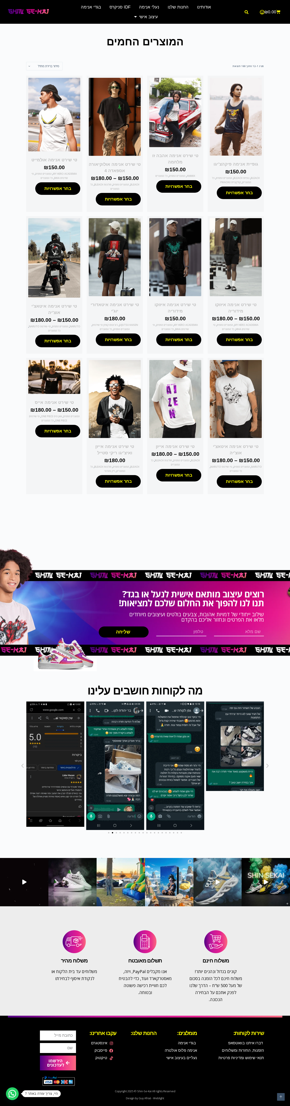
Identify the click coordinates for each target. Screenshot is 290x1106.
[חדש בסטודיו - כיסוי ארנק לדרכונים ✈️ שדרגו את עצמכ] (169, 882)
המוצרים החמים (224, 178)
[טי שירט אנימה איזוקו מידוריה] (236, 257)
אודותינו (204, 7)
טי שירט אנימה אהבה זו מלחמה (175, 158)
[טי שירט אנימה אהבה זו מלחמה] (175, 112)
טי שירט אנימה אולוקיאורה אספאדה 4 (115, 167)
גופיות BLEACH (241, 178)
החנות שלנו (178, 7)
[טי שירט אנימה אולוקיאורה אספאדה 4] (115, 117)
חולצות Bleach (102, 184)
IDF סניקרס (120, 7)
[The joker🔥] (72, 882)
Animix (191, 176)
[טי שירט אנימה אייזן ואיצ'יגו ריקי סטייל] (115, 399)
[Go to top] (281, 1097)
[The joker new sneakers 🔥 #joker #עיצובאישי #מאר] (24, 882)
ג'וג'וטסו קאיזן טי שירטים (105, 325)
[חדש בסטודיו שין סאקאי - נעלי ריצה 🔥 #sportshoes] (266, 882)
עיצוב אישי (148, 16)
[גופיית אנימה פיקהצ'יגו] (236, 117)
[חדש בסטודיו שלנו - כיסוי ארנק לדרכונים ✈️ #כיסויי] (121, 882)
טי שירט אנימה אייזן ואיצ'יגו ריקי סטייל (114, 449)
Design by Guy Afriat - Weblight (145, 1098)
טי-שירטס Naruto (40, 326)
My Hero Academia (65, 174)
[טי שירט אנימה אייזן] (175, 399)
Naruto (75, 326)
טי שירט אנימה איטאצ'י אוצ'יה (54, 309)
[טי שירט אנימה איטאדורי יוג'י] (115, 257)
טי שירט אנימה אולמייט (54, 160)
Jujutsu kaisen (128, 325)
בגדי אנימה (91, 7)
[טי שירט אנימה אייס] (54, 377)
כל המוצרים (161, 176)
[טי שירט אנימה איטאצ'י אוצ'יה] (54, 257)
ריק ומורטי (109, 471)
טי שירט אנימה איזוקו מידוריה (236, 307)
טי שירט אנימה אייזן (175, 446)
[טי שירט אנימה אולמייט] (54, 114)
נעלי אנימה (149, 7)
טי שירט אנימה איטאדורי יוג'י (115, 307)
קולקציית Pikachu (230, 182)
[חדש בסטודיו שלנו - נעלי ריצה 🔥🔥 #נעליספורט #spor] (217, 882)
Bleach (255, 178)
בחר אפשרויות (239, 192)
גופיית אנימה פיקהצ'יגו (236, 164)
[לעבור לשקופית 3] (116, 832)
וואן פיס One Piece (51, 416)
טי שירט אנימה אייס (54, 402)
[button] (246, 12)
